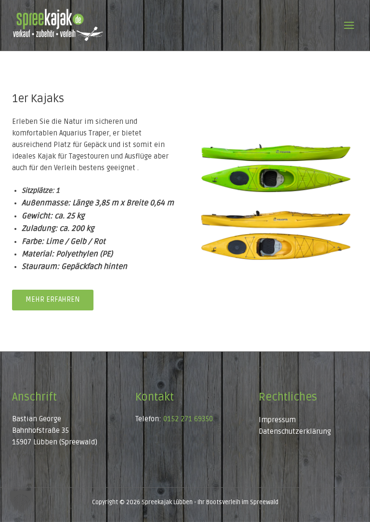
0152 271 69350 (188, 419)
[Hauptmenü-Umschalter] (349, 25)
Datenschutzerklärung (295, 432)
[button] (21, 501)
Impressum (277, 420)
